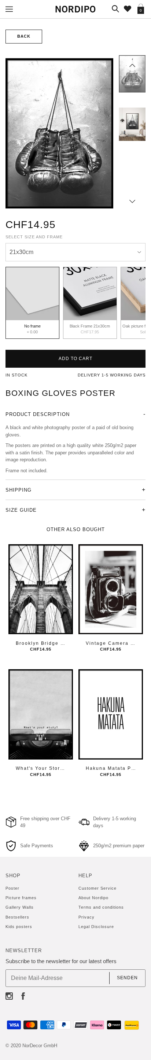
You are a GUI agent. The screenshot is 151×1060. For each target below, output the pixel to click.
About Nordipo (93, 898)
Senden (127, 977)
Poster (12, 888)
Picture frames (21, 898)
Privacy (86, 917)
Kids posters (18, 926)
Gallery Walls (19, 907)
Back (23, 36)
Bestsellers (17, 917)
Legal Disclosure (96, 926)
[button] (132, 65)
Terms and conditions (101, 907)
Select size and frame (34, 237)
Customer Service (97, 888)
